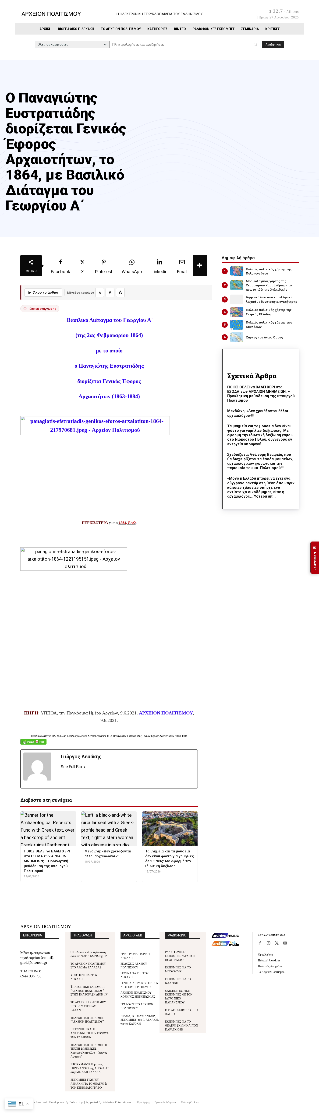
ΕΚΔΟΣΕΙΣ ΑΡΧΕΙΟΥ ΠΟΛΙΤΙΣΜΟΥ (134, 965)
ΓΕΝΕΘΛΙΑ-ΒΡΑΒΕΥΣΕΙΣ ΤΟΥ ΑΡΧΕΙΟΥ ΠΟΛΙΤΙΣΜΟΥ (140, 985)
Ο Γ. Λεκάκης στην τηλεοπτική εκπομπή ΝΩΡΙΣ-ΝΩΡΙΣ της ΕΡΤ (90, 954)
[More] (200, 265)
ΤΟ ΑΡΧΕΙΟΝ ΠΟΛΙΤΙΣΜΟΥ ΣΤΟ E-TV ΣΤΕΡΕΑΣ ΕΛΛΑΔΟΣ (88, 1006)
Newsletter (315, 557)
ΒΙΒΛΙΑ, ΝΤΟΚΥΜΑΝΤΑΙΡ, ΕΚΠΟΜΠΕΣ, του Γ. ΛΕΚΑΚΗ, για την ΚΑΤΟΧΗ (140, 1020)
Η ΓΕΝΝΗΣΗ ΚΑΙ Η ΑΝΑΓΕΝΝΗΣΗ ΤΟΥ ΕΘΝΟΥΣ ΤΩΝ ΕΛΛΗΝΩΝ (90, 1033)
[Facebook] (260, 943)
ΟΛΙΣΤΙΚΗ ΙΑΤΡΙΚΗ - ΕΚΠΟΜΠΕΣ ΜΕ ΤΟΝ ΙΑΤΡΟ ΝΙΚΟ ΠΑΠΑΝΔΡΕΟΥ (178, 996)
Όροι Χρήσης (265, 954)
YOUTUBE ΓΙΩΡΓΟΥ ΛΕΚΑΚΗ (84, 977)
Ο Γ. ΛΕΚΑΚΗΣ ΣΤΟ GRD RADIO (181, 1012)
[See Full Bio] (85, 766)
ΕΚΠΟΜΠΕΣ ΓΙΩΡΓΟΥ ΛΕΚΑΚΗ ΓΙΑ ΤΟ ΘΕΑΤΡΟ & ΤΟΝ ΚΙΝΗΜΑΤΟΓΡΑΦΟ (89, 1083)
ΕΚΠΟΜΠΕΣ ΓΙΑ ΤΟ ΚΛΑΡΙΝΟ (178, 981)
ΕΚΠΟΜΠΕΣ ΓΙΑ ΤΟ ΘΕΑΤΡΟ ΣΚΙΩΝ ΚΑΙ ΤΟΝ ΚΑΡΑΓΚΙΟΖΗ (181, 1025)
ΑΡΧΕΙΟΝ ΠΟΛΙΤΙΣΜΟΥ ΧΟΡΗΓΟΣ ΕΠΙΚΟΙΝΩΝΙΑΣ (138, 994)
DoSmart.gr (76, 1102)
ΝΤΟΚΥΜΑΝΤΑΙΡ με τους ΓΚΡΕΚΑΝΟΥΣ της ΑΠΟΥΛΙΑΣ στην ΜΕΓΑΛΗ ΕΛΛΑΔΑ (90, 1068)
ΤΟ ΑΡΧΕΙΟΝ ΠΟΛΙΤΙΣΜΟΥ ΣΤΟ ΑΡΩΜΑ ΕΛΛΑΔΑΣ (88, 965)
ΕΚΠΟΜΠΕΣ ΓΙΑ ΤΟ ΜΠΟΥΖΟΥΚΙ (178, 969)
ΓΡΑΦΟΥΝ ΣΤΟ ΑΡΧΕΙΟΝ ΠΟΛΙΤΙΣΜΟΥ (137, 1006)
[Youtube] (285, 943)
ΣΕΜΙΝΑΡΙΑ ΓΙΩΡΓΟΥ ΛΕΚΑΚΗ (135, 975)
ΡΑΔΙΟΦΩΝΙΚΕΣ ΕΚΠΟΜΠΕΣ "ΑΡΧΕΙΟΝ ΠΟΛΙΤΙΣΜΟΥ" (180, 956)
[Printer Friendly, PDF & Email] (33, 744)
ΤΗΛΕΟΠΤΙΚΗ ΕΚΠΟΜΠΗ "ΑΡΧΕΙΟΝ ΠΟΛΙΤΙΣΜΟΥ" (87, 1020)
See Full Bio (71, 766)
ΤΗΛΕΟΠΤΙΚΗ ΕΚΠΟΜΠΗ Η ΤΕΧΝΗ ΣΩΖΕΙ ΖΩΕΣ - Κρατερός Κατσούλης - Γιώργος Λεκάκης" (89, 1050)
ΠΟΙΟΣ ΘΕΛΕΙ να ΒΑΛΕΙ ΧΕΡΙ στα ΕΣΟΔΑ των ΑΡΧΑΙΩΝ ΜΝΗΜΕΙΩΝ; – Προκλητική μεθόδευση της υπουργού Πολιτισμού (261, 394)
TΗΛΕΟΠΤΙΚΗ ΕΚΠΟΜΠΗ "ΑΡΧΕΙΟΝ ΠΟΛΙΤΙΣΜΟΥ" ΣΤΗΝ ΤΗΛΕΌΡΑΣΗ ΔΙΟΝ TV (89, 990)
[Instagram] (268, 943)
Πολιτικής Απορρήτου (270, 966)
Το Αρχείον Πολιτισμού (271, 972)
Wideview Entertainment (118, 1102)
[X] (277, 943)
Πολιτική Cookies (269, 960)
